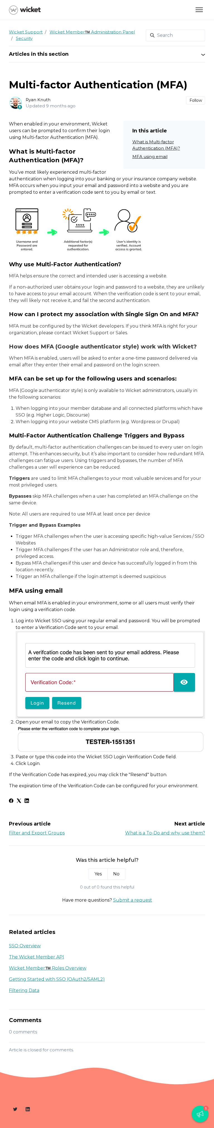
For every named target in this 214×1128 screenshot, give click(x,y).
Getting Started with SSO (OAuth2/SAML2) (57, 979)
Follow (195, 100)
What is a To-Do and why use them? (165, 833)
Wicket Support (26, 32)
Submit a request (132, 900)
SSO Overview (25, 945)
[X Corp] (19, 801)
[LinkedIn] (27, 801)
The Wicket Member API (36, 957)
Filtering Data (24, 990)
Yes (98, 874)
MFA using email (149, 156)
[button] (200, 1114)
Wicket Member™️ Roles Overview (47, 968)
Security (24, 38)
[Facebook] (11, 801)
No (116, 874)
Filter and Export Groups (37, 833)
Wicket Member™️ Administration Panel (92, 32)
